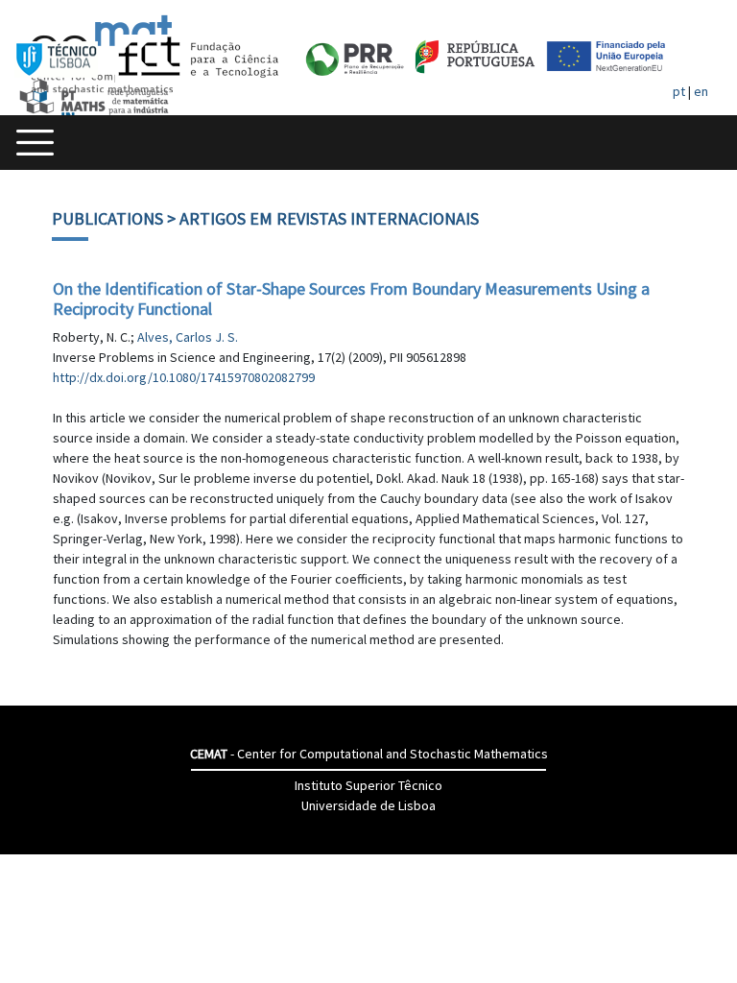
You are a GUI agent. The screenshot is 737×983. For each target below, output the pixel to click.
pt (679, 91)
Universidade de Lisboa (368, 805)
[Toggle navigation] (35, 142)
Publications (107, 218)
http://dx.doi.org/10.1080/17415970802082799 (184, 377)
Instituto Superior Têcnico (368, 785)
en (701, 91)
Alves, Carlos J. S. (187, 337)
